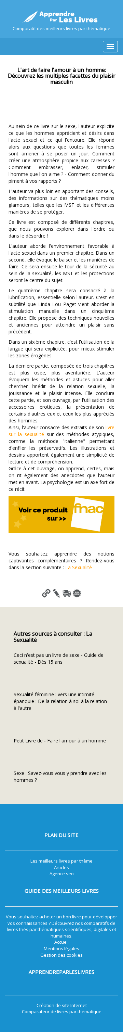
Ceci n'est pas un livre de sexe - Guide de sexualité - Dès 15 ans (59, 658)
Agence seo (62, 873)
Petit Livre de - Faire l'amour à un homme (60, 740)
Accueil (61, 942)
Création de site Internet (62, 1005)
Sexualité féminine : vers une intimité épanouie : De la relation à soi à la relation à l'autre (60, 701)
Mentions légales (61, 948)
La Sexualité (78, 567)
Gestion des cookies (61, 955)
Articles (61, 867)
